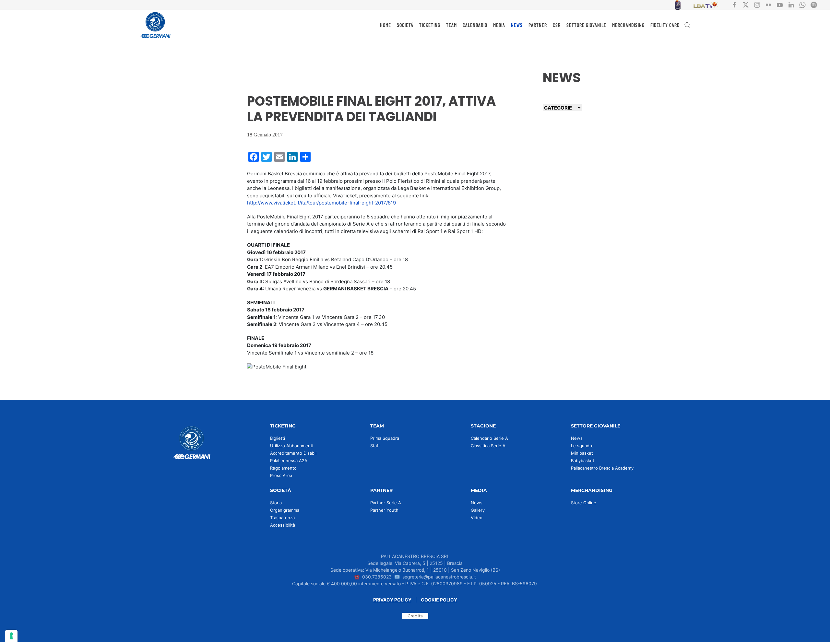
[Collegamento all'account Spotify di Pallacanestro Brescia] (814, 4)
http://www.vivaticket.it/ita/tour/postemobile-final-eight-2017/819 (321, 203)
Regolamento (283, 468)
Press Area (281, 475)
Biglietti (277, 438)
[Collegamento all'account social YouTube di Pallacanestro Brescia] (780, 4)
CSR (557, 25)
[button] (687, 25)
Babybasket (582, 460)
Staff (375, 445)
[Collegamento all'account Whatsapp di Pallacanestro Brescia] (802, 4)
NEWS (517, 25)
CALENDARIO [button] (475, 25)
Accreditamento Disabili (293, 453)
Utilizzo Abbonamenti (291, 445)
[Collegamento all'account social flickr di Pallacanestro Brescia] (768, 4)
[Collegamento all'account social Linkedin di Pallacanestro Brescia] (791, 4)
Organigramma (284, 510)
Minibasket (582, 453)
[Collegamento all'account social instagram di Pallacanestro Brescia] (757, 4)
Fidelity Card (665, 25)
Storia (276, 502)
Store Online (583, 502)
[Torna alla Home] (155, 25)
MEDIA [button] (499, 25)
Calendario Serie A (489, 438)
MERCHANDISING (628, 25)
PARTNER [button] (537, 25)
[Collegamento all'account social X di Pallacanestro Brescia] (745, 4)
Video (476, 517)
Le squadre (582, 445)
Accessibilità (282, 525)
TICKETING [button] (429, 25)
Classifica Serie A (488, 445)
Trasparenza (282, 517)
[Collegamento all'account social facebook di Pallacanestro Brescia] (734, 4)
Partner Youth (384, 510)
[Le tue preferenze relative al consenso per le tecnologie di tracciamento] (11, 636)
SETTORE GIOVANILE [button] (586, 25)
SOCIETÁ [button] (405, 25)
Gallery (478, 510)
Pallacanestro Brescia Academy (602, 468)
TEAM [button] (451, 25)
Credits (415, 615)
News (577, 438)
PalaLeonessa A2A (288, 460)
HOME (385, 25)
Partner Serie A (385, 502)
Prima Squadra (384, 438)
